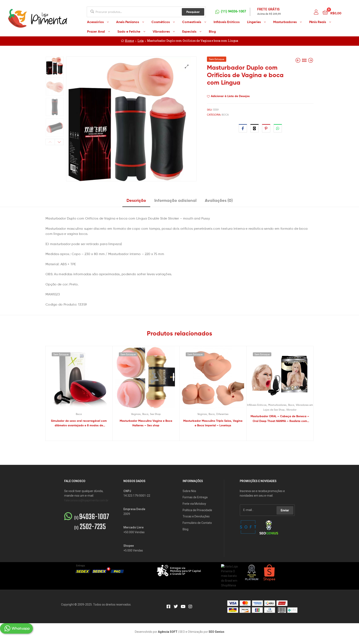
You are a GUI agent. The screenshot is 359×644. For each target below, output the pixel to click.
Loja (141, 41)
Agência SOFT (167, 631)
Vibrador (291, 409)
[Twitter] (176, 607)
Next (59, 142)
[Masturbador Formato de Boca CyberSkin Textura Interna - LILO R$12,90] (311, 60)
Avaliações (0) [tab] (219, 200)
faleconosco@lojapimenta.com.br (86, 500)
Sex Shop (155, 414)
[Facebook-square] (168, 607)
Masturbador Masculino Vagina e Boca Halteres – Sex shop (146, 423)
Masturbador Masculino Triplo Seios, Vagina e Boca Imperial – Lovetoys (212, 423)
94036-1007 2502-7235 (91, 522)
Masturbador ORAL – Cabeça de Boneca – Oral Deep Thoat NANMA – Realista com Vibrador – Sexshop (280, 418)
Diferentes (222, 414)
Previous (50, 142)
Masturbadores (277, 404)
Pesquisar (193, 12)
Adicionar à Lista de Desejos (230, 96)
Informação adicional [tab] (175, 200)
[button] (186, 66)
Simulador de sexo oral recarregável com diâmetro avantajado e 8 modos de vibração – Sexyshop (79, 423)
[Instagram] (190, 607)
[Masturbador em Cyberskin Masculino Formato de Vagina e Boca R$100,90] (298, 60)
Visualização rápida (84, 380)
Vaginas (136, 414)
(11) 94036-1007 (233, 11)
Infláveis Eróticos (257, 404)
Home (129, 41)
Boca (225, 114)
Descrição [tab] (136, 200)
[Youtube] (183, 607)
